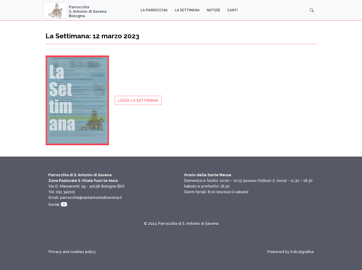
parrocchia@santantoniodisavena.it (91, 197)
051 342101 (65, 192)
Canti (232, 10)
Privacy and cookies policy (72, 251)
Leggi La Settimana (138, 100)
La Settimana (187, 10)
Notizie (213, 10)
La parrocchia (154, 10)
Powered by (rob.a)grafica (290, 251)
